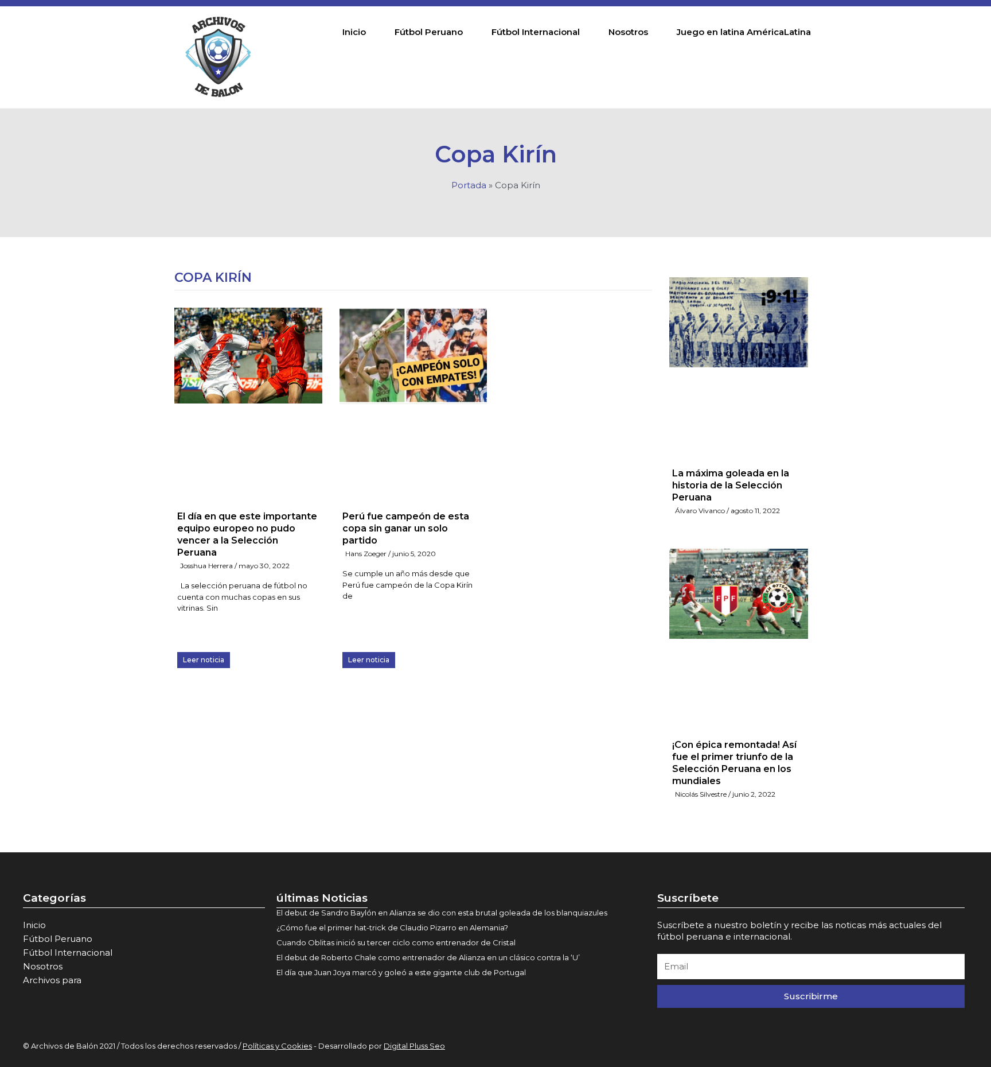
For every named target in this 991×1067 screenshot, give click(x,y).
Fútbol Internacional (535, 31)
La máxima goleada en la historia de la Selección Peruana (730, 485)
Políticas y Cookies (277, 1045)
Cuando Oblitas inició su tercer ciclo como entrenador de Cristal (396, 942)
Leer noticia (203, 659)
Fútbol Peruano (429, 31)
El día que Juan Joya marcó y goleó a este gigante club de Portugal (401, 972)
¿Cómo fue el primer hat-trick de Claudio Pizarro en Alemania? (392, 927)
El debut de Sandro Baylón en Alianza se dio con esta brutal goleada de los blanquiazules (441, 912)
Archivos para (52, 980)
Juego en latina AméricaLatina (744, 31)
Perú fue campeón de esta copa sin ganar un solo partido (405, 528)
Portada (468, 185)
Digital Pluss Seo (414, 1045)
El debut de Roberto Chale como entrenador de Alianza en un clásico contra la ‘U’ (428, 957)
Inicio (354, 31)
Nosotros (628, 31)
